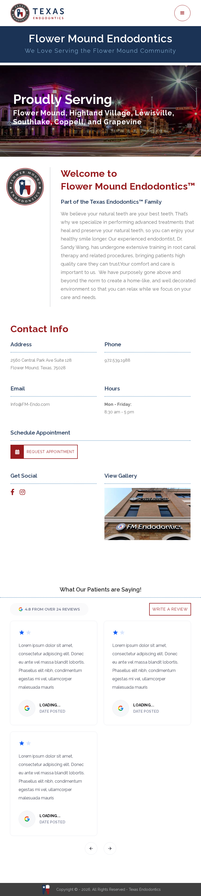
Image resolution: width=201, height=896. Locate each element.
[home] (91, 13)
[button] (182, 13)
